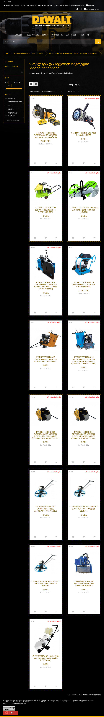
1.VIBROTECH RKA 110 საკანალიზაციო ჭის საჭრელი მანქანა (83, 583)
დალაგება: (35, 91)
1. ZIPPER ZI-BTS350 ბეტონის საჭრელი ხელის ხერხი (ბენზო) (83, 210)
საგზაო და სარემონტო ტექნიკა (28, 54)
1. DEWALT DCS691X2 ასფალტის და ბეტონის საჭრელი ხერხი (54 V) (45, 135)
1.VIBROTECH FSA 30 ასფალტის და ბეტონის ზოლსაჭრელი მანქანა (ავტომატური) (45, 285)
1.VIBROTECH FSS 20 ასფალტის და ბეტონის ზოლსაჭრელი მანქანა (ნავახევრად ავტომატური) (45, 435)
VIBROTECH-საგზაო (13, 114)
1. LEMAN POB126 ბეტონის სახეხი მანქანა (83, 134)
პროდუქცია (57, 35)
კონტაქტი (84, 35)
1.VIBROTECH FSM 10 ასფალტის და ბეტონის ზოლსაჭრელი (83, 284)
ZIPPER (11, 105)
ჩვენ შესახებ (33, 35)
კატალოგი (71, 35)
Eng (5, 2)
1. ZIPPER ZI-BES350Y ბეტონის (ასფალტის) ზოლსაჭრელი (45, 210)
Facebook (91, 5)
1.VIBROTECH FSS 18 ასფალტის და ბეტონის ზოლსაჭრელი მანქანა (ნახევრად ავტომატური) (83, 360)
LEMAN (11, 109)
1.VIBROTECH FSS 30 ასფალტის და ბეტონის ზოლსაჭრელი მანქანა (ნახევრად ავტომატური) (83, 435)
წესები (45, 35)
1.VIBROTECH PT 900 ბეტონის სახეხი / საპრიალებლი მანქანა (45, 583)
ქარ (9, 2)
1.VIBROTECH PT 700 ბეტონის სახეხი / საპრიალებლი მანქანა (83, 509)
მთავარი (19, 35)
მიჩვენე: (71, 91)
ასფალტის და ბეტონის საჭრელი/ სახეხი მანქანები (73, 54)
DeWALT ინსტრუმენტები (15, 100)
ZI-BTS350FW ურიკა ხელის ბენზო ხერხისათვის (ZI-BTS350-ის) (45, 658)
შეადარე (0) (74, 85)
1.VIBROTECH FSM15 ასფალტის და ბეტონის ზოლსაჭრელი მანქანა (45, 359)
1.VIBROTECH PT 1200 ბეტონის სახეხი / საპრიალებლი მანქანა (45, 509)
